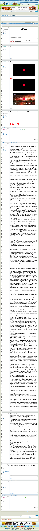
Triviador (9, 528)
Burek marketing (30, 0)
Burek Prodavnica (17, 527)
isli (26, 516)
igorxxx (3, 480)
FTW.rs (19, 528)
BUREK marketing (33, 6)
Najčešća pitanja (26, 0)
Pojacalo (24, 528)
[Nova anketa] (29, 22)
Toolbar (37, 0)
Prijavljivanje (12, 11)
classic (30, 516)
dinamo (15, 516)
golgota (28, 517)
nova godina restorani (17, 528)
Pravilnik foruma (33, 0)
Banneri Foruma (11, 527)
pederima (25, 517)
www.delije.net (22, 29)
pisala (11, 516)
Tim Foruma (26, 527)
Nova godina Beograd (12, 528)
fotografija (19, 516)
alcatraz (18, 517)
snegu (28, 516)
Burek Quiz (21, 527)
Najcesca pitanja (23, 527)
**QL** (3, 142)
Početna (3, 11)
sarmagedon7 (4, 495)
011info (26, 528)
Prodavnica (9, 11)
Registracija (15, 11)
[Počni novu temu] (26, 22)
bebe (30, 517)
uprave (13, 516)
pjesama (14, 517)
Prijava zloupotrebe (29, 527)
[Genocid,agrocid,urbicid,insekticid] (13, 493)
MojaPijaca (22, 528)
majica (12, 517)
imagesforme (24, 516)
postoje (20, 517)
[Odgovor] (32, 22)
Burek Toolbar (14, 527)
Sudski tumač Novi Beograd (31, 528)
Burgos (27, 528)
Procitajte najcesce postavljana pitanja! (17, 41)
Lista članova (6, 11)
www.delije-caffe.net (25, 29)
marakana (10, 517)
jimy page (3, 127)
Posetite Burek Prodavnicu (21, 0)
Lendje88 (3, 463)
